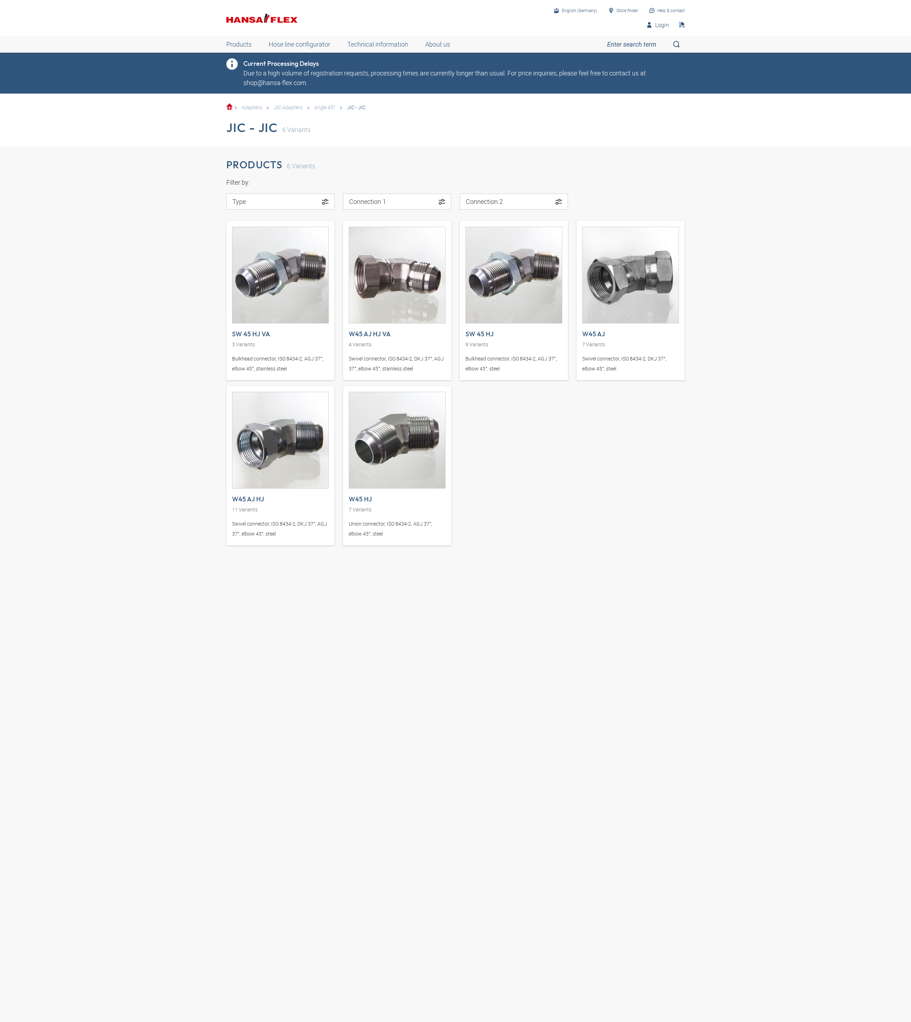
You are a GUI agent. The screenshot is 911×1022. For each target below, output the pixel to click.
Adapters (252, 107)
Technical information (377, 44)
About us (437, 44)
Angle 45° (324, 107)
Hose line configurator (299, 44)
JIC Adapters (288, 107)
